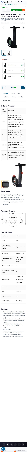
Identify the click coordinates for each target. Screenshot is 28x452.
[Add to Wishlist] (3, 27)
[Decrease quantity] (3, 10)
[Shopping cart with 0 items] (21, 1)
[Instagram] (19, 444)
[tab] (5, 59)
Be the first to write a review (19, 22)
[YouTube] (11, 444)
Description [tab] (5, 93)
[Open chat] (3, 449)
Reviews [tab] (14, 96)
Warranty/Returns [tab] (7, 100)
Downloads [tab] (21, 96)
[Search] (15, 1)
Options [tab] (13, 93)
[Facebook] (4, 444)
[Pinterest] (15, 444)
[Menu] (24, 1)
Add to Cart (16, 10)
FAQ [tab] (19, 93)
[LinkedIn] (23, 444)
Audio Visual (6, 4)
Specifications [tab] (6, 96)
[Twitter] (7, 444)
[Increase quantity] (8, 10)
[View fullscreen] (23, 27)
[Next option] (23, 87)
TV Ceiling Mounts (13, 4)
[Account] (18, 1)
